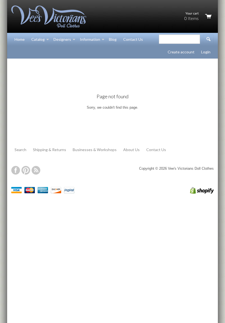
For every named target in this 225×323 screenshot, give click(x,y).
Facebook (15, 170)
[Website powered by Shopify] (196, 193)
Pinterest (25, 170)
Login (205, 52)
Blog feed (36, 170)
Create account (181, 52)
